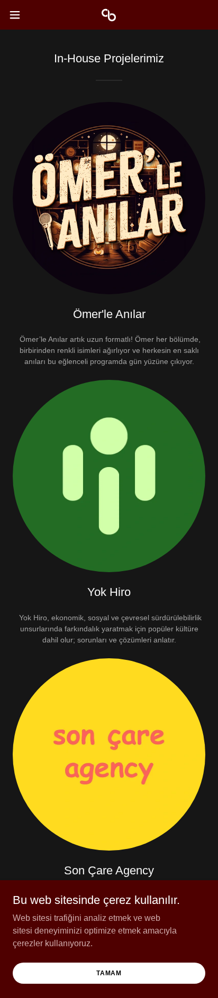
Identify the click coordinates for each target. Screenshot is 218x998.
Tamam (109, 972)
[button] (19, 14)
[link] (109, 15)
